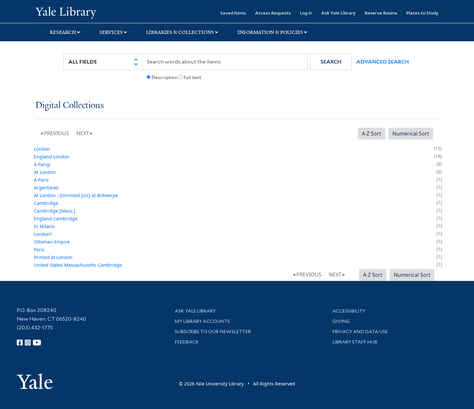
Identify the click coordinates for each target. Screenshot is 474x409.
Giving (341, 321)
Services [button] (111, 32)
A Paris (41, 180)
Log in (306, 13)
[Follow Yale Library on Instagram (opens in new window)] (28, 342)
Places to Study (422, 13)
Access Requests (273, 13)
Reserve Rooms (381, 13)
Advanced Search (382, 62)
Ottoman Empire (52, 242)
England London (51, 157)
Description (164, 77)
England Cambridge (55, 218)
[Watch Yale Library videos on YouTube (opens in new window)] (37, 342)
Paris (39, 249)
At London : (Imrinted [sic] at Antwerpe (76, 195)
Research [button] (63, 32)
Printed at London (53, 257)
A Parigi (42, 164)
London (42, 149)
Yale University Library (65, 12)
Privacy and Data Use (360, 331)
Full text (192, 77)
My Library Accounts (202, 321)
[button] (331, 62)
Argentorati (46, 188)
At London (45, 172)
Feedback (187, 341)
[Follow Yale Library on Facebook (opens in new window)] (20, 342)
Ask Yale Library (338, 13)
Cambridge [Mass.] (54, 211)
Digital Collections (69, 106)
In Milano (44, 226)
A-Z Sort (371, 133)
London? (43, 234)
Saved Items (233, 13)
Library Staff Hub (354, 341)
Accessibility (348, 311)
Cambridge (46, 203)
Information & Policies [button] (270, 32)
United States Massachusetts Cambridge (78, 265)
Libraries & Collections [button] (180, 32)
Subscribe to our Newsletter (213, 331)
